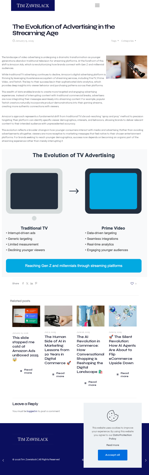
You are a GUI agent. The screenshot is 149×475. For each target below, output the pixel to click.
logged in (32, 411)
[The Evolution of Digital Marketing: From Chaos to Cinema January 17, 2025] (146, 460)
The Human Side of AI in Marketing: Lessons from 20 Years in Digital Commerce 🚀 (58, 350)
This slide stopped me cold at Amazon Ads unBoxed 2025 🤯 (25, 348)
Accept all (112, 454)
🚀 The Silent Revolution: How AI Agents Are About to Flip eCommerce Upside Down (122, 350)
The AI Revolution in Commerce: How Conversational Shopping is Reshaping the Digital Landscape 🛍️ (90, 354)
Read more (112, 445)
